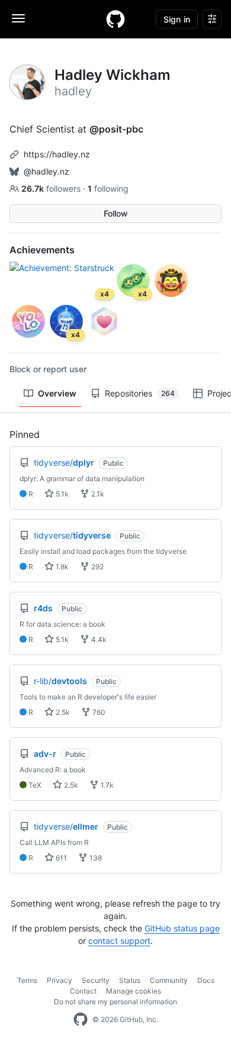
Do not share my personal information (115, 1001)
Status (129, 980)
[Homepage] (115, 18)
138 (95, 857)
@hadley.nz (46, 171)
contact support (119, 941)
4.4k (98, 639)
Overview (57, 393)
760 (98, 712)
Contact (83, 990)
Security (96, 980)
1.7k (106, 785)
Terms (27, 980)
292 (96, 566)
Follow (116, 213)
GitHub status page (182, 928)
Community (169, 980)
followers (52, 188)
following (108, 188)
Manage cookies (133, 990)
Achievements (42, 250)
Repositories (140, 393)
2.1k (96, 493)
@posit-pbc (116, 129)
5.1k (61, 493)
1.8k (61, 566)
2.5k (62, 712)
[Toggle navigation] (18, 18)
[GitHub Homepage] (80, 1019)
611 (60, 857)
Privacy (59, 980)
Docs (205, 980)
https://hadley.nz (57, 154)
